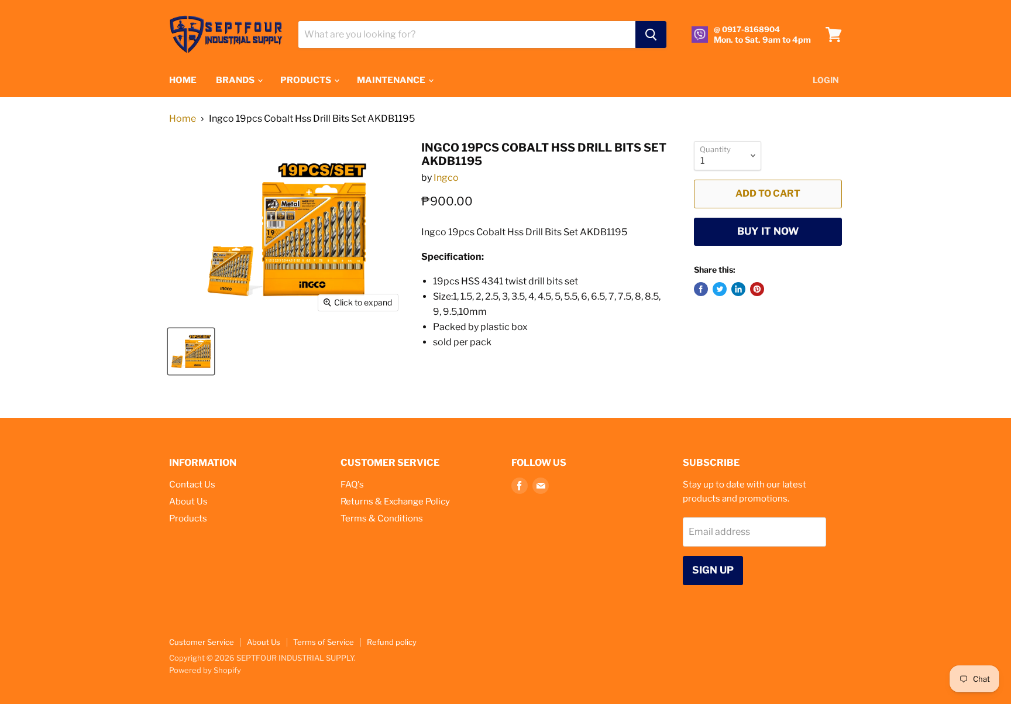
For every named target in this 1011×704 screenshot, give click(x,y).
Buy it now (768, 231)
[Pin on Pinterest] (757, 289)
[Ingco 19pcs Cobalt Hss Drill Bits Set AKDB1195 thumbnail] (191, 351)
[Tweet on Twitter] (720, 289)
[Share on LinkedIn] (738, 289)
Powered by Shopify (205, 670)
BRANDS (236, 80)
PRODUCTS (306, 80)
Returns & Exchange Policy (395, 501)
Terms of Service (323, 642)
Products (188, 518)
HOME (183, 80)
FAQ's (352, 484)
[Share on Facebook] (701, 289)
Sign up (713, 570)
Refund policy (392, 642)
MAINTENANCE (392, 80)
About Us (188, 501)
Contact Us (192, 484)
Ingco (446, 177)
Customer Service (201, 642)
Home (182, 119)
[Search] (650, 34)
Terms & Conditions (382, 518)
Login (826, 80)
